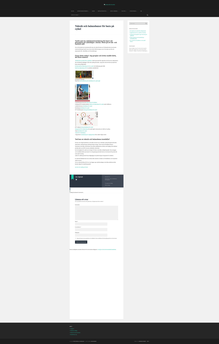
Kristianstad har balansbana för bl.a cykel (84, 66)
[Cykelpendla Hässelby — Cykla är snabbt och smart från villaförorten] (109, 4)
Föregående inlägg (109, 183)
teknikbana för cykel (87, 106)
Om (141, 11)
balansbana (107, 178)
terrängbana (107, 179)
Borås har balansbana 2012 (81, 68)
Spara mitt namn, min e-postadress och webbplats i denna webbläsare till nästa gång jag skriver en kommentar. (97, 238)
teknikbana (114, 178)
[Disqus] (96, 264)
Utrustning (133, 11)
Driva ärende (113, 11)
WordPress (93, 341)
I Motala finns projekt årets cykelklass (83, 60)
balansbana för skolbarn (91, 102)
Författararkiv (76, 179)
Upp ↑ (148, 341)
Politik (123, 11)
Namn (76, 221)
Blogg (72, 11)
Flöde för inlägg (73, 330)
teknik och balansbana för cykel (96, 104)
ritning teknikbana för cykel (87, 127)
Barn (93, 11)
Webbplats (77, 232)
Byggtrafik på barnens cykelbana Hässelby (138, 32)
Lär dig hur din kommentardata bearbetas (107, 249)
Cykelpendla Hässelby (78, 341)
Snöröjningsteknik (82, 11)
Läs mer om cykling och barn (81, 167)
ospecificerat (75, 15)
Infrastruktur (102, 11)
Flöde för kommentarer (75, 332)
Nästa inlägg (107, 185)
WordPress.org (73, 334)
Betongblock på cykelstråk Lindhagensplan (138, 30)
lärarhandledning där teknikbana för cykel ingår (89, 80)
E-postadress (78, 227)
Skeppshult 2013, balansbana (81, 129)
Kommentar (77, 204)
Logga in (72, 328)
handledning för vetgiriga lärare (88, 134)
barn (111, 178)
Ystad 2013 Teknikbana (80, 132)
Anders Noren (142, 341)
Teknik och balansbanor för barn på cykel (94, 27)
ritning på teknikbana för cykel (90, 109)
